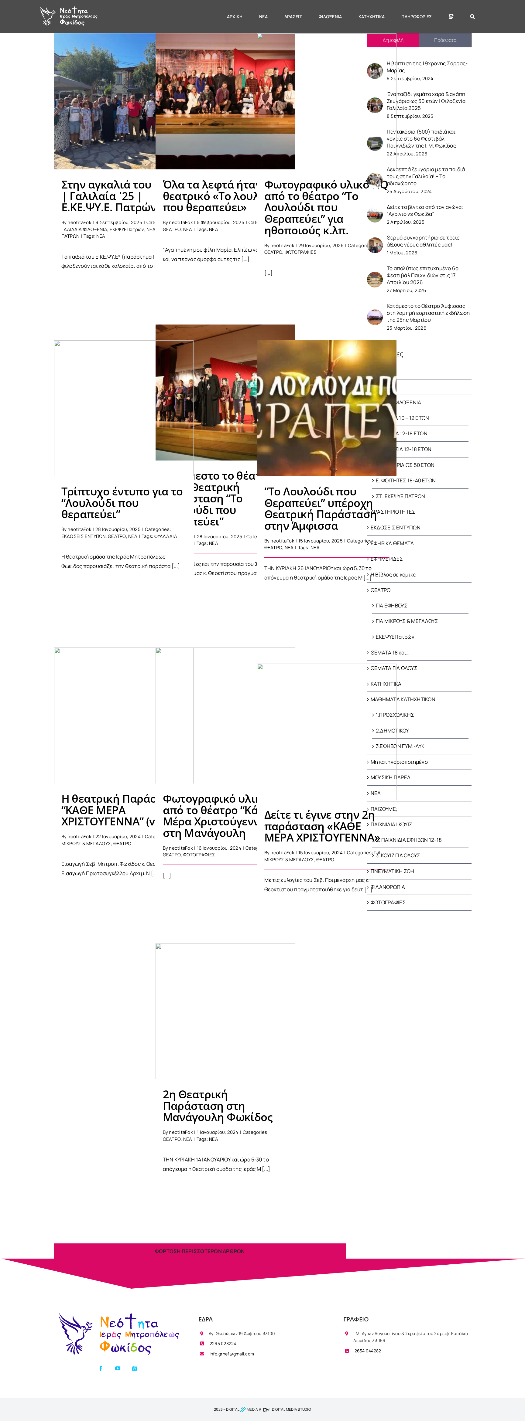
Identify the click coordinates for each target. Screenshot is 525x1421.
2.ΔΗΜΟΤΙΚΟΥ (392, 730)
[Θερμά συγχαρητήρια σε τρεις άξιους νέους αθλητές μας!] (375, 240)
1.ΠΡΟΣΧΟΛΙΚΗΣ (395, 714)
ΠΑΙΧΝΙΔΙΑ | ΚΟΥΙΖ (391, 824)
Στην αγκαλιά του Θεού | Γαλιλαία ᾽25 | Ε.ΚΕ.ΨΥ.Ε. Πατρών (124, 94)
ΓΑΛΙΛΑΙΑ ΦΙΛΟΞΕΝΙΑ (84, 229)
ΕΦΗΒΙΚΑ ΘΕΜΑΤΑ (392, 543)
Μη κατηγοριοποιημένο (399, 761)
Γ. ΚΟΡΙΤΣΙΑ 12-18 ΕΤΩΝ (404, 449)
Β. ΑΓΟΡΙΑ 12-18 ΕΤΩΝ (401, 433)
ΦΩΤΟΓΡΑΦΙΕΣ (301, 252)
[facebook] (101, 1368)
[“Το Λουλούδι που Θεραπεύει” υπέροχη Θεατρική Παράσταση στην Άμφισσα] (327, 408)
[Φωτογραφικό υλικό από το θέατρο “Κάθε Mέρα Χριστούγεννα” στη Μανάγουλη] (225, 715)
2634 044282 (367, 1351)
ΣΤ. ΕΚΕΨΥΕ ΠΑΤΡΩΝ (400, 496)
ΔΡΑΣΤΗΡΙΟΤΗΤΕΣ (393, 511)
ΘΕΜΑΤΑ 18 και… (390, 652)
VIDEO (378, 386)
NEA (100, 236)
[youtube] (118, 1368)
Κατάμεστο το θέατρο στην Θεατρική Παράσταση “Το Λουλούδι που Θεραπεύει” (225, 385)
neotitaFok (79, 222)
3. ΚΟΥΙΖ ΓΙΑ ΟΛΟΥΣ (398, 855)
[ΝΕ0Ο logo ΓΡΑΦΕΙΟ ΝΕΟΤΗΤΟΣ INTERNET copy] (117, 1314)
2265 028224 (222, 1343)
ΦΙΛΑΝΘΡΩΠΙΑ (388, 886)
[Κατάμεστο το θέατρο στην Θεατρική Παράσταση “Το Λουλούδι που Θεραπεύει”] (225, 392)
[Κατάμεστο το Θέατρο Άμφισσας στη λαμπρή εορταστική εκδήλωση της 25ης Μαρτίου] (375, 312)
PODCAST (382, 371)
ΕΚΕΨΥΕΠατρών (127, 229)
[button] (472, 16)
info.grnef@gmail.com (231, 1354)
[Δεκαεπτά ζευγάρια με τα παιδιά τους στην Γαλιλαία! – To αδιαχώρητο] (375, 176)
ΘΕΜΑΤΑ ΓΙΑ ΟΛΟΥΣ (394, 668)
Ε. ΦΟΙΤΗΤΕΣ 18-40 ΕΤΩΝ (406, 480)
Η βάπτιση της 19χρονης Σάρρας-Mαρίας (427, 67)
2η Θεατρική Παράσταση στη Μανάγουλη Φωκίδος (225, 1007)
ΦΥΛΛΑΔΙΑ (165, 536)
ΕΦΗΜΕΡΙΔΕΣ (387, 558)
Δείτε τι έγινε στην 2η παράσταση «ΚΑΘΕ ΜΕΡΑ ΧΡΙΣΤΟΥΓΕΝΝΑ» (327, 724)
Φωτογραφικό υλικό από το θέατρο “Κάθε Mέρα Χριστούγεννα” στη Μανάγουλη (225, 708)
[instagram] (134, 1368)
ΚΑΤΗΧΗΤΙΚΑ (386, 683)
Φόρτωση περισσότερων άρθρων (200, 1251)
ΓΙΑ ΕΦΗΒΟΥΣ (392, 605)
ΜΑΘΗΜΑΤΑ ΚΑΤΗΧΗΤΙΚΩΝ (403, 699)
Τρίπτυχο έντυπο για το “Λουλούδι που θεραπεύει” (124, 404)
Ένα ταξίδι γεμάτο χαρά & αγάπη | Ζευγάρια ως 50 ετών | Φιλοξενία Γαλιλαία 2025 (427, 100)
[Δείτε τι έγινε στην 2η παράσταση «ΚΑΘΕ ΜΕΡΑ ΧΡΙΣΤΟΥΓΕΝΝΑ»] (327, 731)
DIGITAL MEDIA (242, 1409)
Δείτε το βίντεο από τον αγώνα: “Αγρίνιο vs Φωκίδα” (425, 210)
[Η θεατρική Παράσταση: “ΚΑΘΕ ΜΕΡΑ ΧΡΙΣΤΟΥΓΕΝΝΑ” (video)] (124, 715)
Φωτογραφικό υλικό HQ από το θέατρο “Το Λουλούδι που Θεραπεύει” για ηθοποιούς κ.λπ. (327, 94)
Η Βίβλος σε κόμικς (393, 574)
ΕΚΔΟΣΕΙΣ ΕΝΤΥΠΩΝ (83, 536)
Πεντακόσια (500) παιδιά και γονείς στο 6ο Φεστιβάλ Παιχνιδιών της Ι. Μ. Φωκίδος (421, 138)
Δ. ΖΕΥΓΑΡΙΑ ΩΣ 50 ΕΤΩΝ (405, 464)
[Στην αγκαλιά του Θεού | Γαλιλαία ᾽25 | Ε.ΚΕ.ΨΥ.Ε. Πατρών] (124, 101)
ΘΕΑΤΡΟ (172, 229)
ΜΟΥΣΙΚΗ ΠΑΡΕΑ (390, 777)
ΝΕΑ (187, 229)
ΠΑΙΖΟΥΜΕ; (384, 808)
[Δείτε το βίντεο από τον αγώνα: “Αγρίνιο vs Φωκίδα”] (375, 210)
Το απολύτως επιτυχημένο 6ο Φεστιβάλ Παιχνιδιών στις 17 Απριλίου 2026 (423, 275)
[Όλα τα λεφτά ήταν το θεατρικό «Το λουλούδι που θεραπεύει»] (225, 101)
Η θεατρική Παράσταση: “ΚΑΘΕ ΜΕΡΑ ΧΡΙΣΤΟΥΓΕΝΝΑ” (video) (124, 708)
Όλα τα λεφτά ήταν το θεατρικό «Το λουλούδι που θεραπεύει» (225, 94)
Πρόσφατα (445, 40)
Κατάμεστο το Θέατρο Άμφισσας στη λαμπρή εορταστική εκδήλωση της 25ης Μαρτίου (428, 312)
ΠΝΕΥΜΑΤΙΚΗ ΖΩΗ (392, 871)
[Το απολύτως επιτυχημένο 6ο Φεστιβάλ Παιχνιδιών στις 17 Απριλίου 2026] (375, 275)
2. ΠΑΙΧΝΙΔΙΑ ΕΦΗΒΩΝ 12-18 (409, 839)
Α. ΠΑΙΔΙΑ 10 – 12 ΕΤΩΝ (402, 417)
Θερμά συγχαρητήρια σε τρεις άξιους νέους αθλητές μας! (423, 241)
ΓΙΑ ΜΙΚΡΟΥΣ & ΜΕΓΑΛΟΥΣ (407, 620)
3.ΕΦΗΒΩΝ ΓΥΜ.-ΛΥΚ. (401, 746)
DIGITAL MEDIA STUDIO (291, 1409)
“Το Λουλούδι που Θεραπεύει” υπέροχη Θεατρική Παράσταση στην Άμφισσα (327, 401)
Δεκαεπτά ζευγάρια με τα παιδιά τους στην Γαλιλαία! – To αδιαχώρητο (426, 176)
